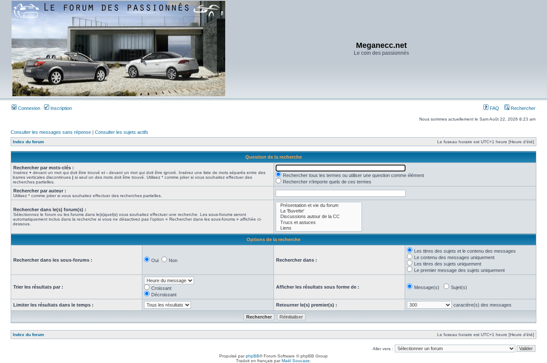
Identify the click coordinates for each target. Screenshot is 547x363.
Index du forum (28, 141)
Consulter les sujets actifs (121, 132)
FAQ (493, 108)
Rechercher (522, 108)
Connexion (28, 108)
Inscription (60, 108)
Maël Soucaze (296, 360)
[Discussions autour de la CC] (318, 216)
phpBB (252, 356)
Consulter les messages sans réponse (51, 132)
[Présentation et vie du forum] (318, 205)
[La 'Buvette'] (318, 211)
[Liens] (318, 228)
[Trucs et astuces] (318, 222)
